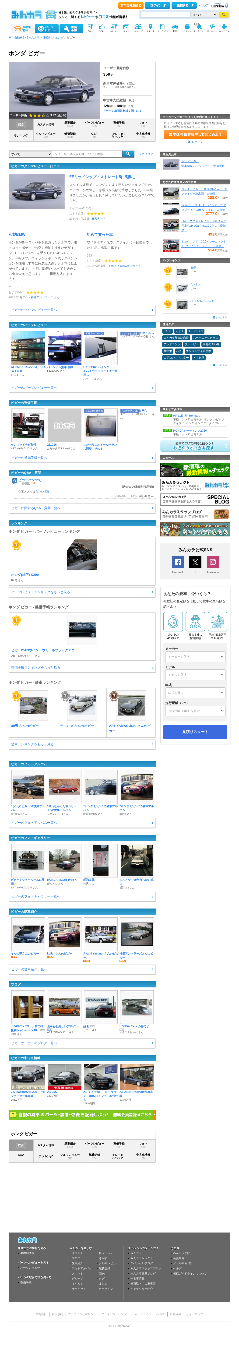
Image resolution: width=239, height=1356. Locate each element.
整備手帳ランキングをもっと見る (35, 667)
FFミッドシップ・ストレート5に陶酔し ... (104, 177)
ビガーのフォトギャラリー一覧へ (35, 896)
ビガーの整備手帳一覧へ (29, 458)
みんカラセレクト (141, 1258)
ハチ (179, 351)
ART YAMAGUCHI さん (24, 448)
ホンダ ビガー (190, 161)
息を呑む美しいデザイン (62, 1026)
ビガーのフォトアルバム (29, 764)
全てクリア (146, 154)
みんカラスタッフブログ (145, 1268)
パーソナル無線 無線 (60, 367)
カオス (180, 331)
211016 (52, 444)
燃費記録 (70, 135)
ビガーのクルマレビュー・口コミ (35, 166)
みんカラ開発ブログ (143, 1273)
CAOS (167, 331)
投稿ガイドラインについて (190, 1273)
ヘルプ (204, 5)
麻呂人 (95, 218)
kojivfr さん (126, 813)
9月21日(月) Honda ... (186, 415)
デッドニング (172, 344)
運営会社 (41, 1314)
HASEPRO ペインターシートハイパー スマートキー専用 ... (100, 371)
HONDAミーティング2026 (190, 430)
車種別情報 (27, 1253)
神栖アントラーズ (42, 297)
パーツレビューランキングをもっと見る (40, 592)
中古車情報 (143, 135)
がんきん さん (55, 883)
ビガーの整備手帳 (24, 403)
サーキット (79, 1288)
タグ (102, 1278)
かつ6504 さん (19, 813)
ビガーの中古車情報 (25, 1058)
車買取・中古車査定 (143, 1283)
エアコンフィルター (176, 357)
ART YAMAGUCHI (202, 301)
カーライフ (106, 1288)
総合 (21, 124)
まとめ (103, 1283)
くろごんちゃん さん (131, 1032)
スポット (77, 1273)
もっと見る (221, 317)
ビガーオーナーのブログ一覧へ (34, 1043)
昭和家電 (89, 879)
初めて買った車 (100, 234)
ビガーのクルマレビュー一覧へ (34, 310)
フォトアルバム (81, 1268)
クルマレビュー (46, 135)
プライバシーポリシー (82, 1314)
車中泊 (168, 351)
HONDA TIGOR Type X (62, 879)
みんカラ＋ (137, 1253)
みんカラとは (181, 1253)
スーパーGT (195, 331)
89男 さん (89, 883)
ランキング (21, 135)
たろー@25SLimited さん (61, 448)
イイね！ (77, 1283)
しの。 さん (90, 1030)
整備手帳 (119, 124)
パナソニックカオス (205, 337)
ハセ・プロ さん (92, 378)
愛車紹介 (70, 124)
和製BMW (17, 234)
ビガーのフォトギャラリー (30, 838)
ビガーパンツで (29, 480)
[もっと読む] (43, 491)
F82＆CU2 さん (56, 370)
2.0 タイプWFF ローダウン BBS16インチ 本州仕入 (100, 1096)
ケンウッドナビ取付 (23, 444)
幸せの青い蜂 (211, 344)
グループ (77, 1278)
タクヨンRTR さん (58, 813)
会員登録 (178, 1258)
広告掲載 (175, 1314)
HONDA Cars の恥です (134, 1026)
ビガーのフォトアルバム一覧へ (34, 822)
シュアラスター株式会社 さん (137, 336)
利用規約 (57, 1314)
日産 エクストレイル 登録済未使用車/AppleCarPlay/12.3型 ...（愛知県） (203, 225)
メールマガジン (183, 1263)
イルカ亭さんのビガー (25, 953)
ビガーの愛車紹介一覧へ (29, 969)
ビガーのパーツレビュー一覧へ (34, 387)
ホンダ (59, 37)
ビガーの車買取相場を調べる (121, 111)
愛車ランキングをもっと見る (32, 744)
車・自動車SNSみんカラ (24, 37)
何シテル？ (106, 1253)
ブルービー (192, 344)
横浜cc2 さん (127, 887)
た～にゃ (196, 284)
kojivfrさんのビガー (59, 953)
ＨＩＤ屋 (198, 357)
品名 (86, 1026)
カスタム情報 (45, 124)
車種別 (47, 37)
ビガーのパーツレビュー (29, 325)
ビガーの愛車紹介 (24, 911)
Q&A (94, 135)
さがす (103, 1258)
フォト (143, 124)
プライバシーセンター (115, 1314)
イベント (77, 1253)
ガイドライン (142, 1314)
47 (60, 115)
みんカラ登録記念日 (176, 337)
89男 (193, 267)
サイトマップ (194, 1314)
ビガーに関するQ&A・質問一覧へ (35, 508)
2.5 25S (52, 1092)
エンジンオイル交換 (198, 351)
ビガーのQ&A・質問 (26, 473)
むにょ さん (18, 374)
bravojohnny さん (93, 813)
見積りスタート (195, 732)
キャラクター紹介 (141, 1288)
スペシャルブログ (141, 1263)
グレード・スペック (119, 136)
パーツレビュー (94, 124)
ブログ (16, 984)
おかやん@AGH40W (122, 266)
